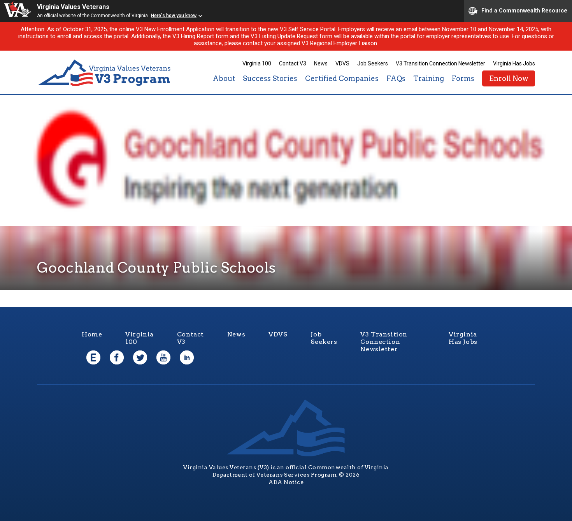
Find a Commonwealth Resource (524, 10)
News (321, 63)
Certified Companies (342, 78)
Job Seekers (372, 63)
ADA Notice (286, 482)
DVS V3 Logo (105, 73)
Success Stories (270, 78)
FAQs (395, 78)
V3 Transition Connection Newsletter (440, 63)
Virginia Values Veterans (73, 7)
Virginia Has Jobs (514, 63)
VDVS (342, 63)
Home (92, 334)
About (224, 78)
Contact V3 (292, 63)
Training (428, 78)
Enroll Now (508, 78)
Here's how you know (174, 15)
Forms (463, 78)
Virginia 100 (256, 63)
